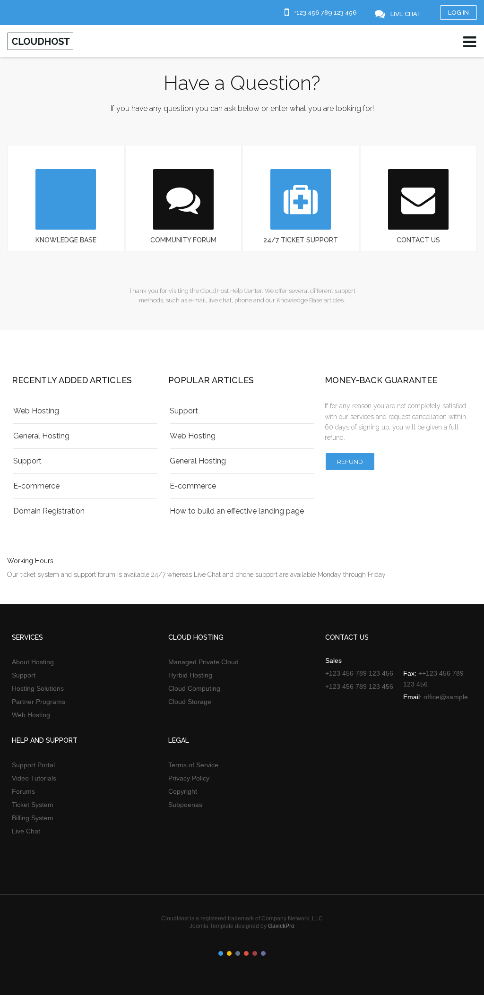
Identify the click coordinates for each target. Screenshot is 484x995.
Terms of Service (193, 765)
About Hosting (33, 662)
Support (27, 460)
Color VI (263, 953)
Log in (458, 12)
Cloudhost (40, 41)
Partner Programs (38, 701)
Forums (23, 791)
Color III (237, 953)
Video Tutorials (34, 778)
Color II (229, 953)
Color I (220, 953)
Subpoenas (185, 804)
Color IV (246, 953)
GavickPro (281, 926)
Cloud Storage (189, 701)
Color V (254, 953)
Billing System (32, 818)
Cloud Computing (194, 688)
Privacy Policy (188, 778)
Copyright (182, 791)
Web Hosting (36, 410)
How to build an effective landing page (237, 510)
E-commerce (36, 485)
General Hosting (41, 435)
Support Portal (33, 765)
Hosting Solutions (38, 688)
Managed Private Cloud (203, 662)
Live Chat (26, 831)
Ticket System (32, 804)
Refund (350, 461)
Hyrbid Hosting (190, 675)
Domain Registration (49, 510)
